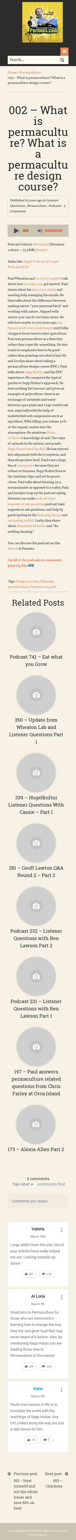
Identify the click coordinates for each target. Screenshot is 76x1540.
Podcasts (54, 206)
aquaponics (25, 465)
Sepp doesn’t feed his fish (26, 449)
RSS (26, 267)
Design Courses (27, 581)
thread (13, 548)
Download (41, 244)
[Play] (15, 230)
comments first (51, 1184)
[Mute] (39, 231)
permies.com (33, 284)
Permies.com (39, 587)
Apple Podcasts (35, 261)
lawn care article (44, 289)
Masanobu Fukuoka (31, 526)
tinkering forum (49, 515)
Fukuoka (46, 581)
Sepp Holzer (34, 372)
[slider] (53, 230)
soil (53, 587)
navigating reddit (20, 520)
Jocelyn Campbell (48, 278)
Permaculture (36, 206)
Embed (42, 250)
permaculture (18, 587)
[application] (38, 231)
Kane (38, 1388)
